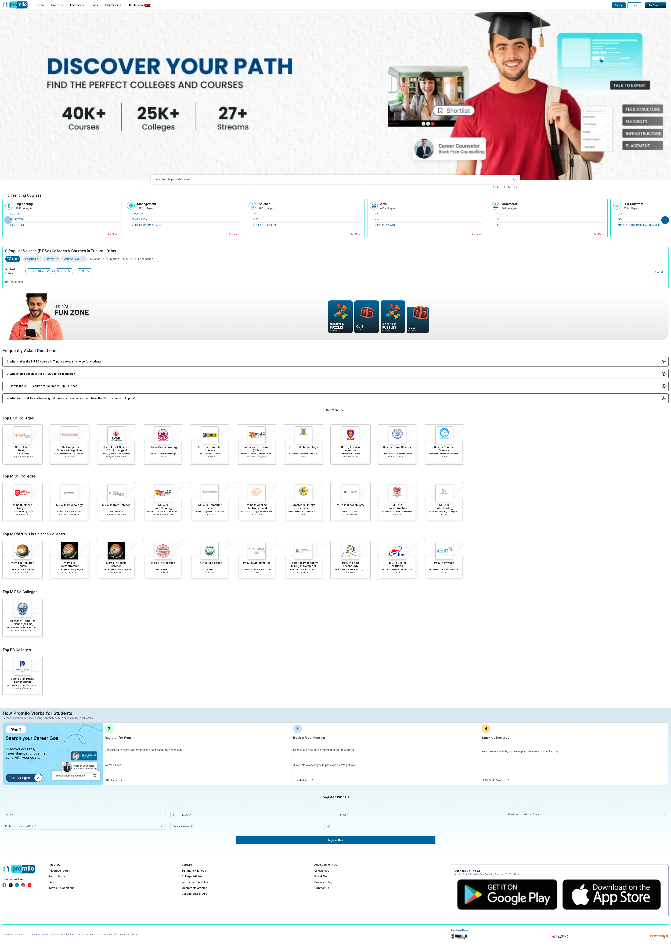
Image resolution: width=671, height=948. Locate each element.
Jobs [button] (95, 5)
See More (112, 234)
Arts (383, 204)
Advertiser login (59, 870)
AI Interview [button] (135, 5)
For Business (655, 5)
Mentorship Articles (194, 888)
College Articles (192, 876)
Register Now (335, 840)
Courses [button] (57, 5)
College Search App (194, 893)
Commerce (510, 204)
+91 (175, 815)
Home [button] (40, 5)
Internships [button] (77, 5)
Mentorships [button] (113, 5)
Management (146, 204)
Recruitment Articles (195, 882)
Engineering (24, 204)
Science (264, 204)
